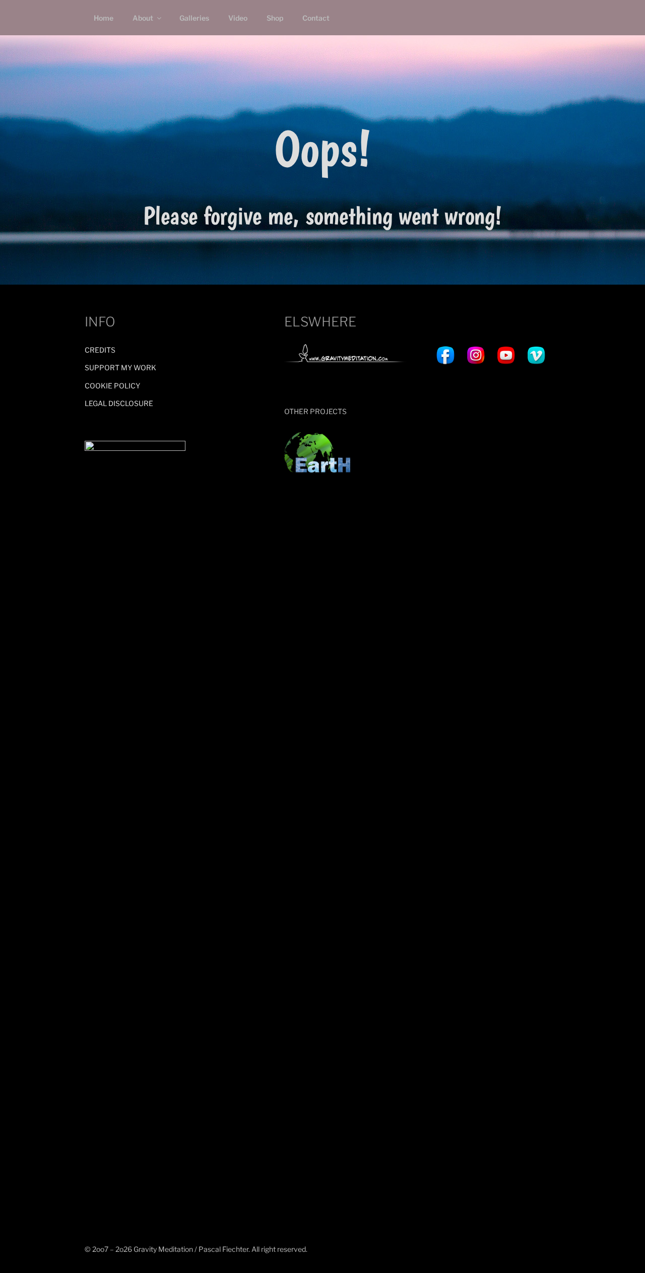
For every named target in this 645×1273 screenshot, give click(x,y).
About (143, 18)
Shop (275, 18)
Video (237, 18)
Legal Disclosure (119, 403)
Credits (100, 350)
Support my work (120, 367)
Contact (316, 18)
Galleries (194, 18)
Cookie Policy (112, 385)
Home (103, 18)
